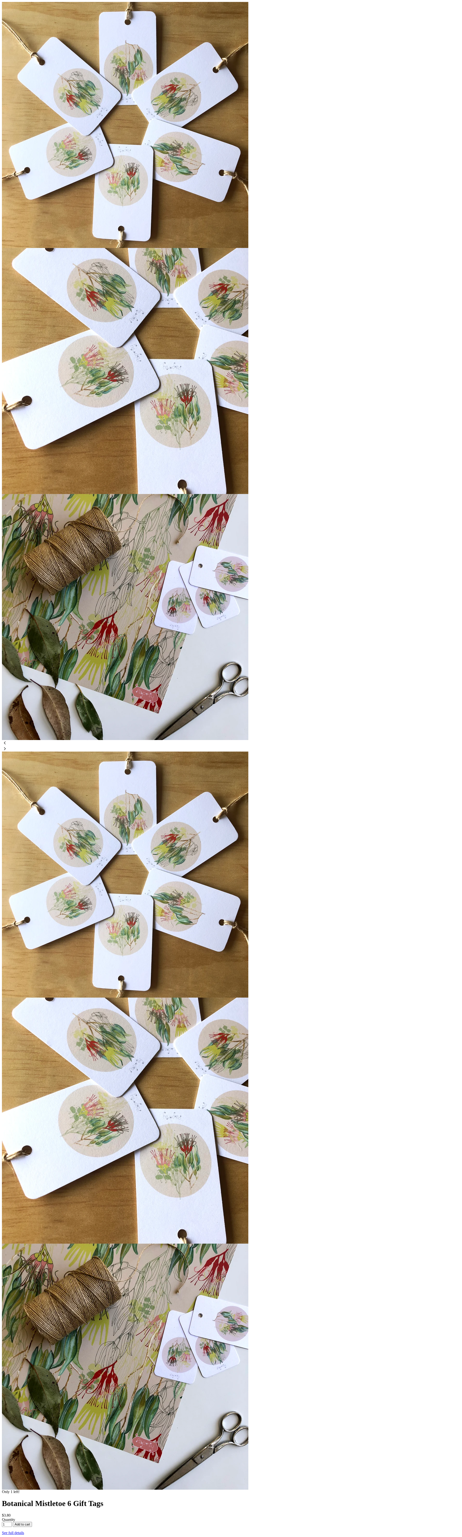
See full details (13, 1533)
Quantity (8, 1520)
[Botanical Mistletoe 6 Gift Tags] (125, 247)
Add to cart (22, 1524)
